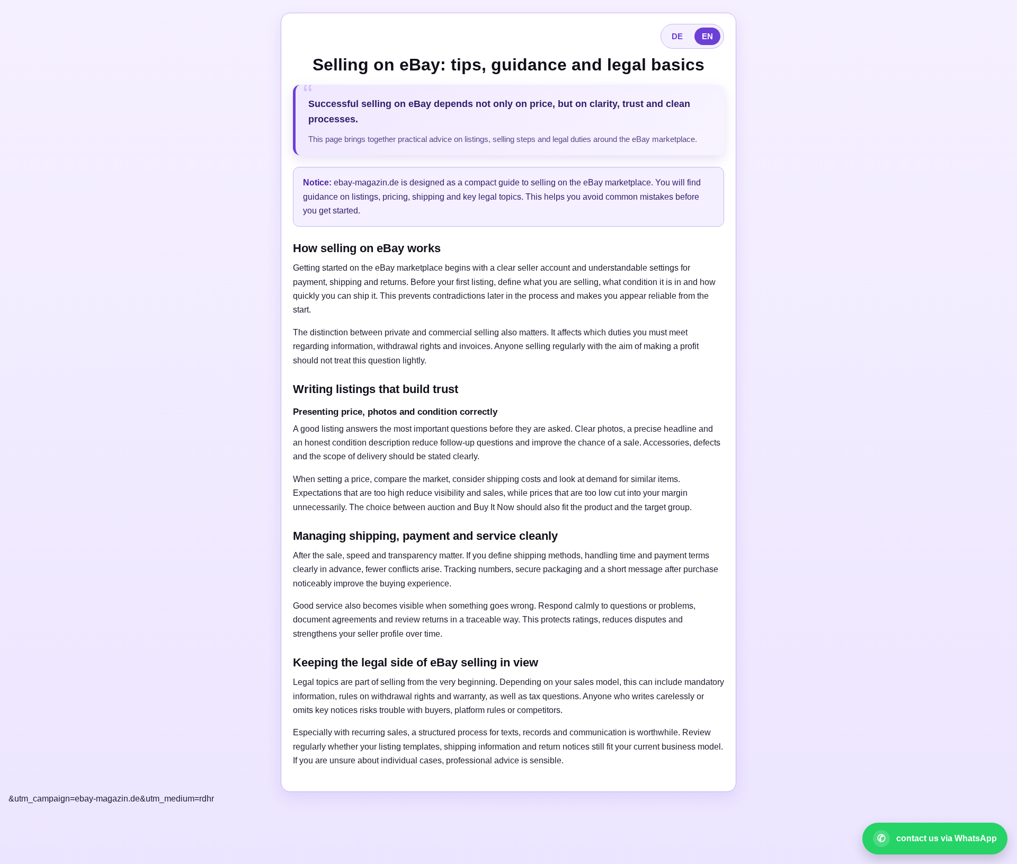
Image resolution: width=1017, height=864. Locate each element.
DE (677, 36)
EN (707, 36)
